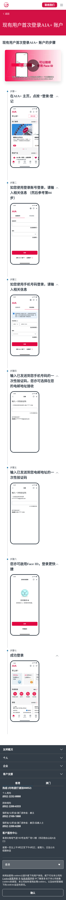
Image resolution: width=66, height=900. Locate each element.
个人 (5, 758)
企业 (5, 766)
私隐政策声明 (27, 878)
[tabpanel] (33, 820)
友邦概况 (8, 749)
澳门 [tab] (48, 783)
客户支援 (8, 774)
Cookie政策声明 (10, 878)
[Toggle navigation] (62, 4)
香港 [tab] (17, 783)
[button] (33, 65)
